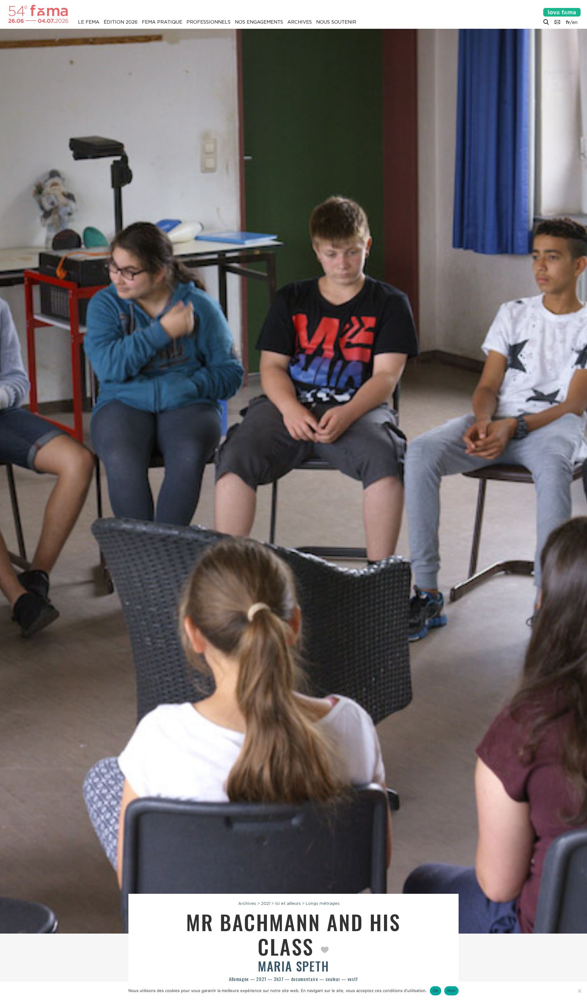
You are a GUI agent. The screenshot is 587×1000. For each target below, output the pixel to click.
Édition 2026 (121, 22)
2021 (265, 903)
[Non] (579, 991)
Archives (299, 22)
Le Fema (88, 22)
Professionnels (208, 22)
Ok (435, 990)
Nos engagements (259, 22)
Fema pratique (162, 22)
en (575, 22)
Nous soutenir (336, 22)
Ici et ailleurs (288, 903)
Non (451, 990)
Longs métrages (323, 903)
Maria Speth (293, 966)
